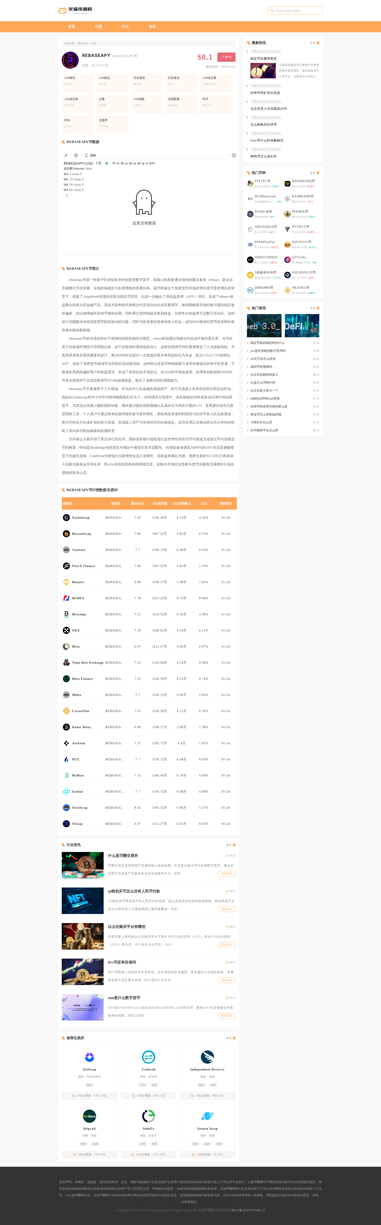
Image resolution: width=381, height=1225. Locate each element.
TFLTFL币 (263, 181)
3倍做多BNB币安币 (268, 272)
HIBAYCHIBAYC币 (268, 257)
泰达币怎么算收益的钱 (265, 414)
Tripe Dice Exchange (88, 662)
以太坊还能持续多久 (264, 374)
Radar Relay (81, 727)
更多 (229, 844)
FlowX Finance (83, 566)
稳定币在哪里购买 (263, 58)
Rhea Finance (82, 678)
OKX (76, 630)
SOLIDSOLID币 (304, 272)
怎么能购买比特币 (263, 124)
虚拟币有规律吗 (261, 366)
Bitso (76, 646)
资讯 (152, 26)
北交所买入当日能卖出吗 (268, 108)
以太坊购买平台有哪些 (127, 927)
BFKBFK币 (300, 211)
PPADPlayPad (265, 242)
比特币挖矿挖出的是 (265, 92)
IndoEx (149, 1128)
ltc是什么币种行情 (262, 382)
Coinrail (148, 1069)
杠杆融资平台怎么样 (264, 430)
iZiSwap (89, 1069)
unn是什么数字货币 (124, 998)
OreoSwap (80, 807)
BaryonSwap (81, 533)
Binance (78, 582)
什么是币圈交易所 (123, 856)
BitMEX (78, 598)
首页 (71, 26)
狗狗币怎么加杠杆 (263, 156)
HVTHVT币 (300, 226)
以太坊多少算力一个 (264, 390)
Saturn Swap (207, 1128)
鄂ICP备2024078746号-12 (248, 1210)
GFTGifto (299, 257)
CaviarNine (81, 711)
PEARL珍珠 (263, 211)
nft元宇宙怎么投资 (263, 358)
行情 (98, 26)
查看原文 (227, 873)
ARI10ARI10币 (266, 226)
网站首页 (83, 43)
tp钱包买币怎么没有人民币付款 (134, 891)
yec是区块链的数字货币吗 (268, 350)
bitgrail (89, 1128)
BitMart (78, 775)
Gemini (77, 791)
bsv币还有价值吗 (122, 962)
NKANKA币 (301, 287)
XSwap (77, 823)
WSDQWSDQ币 (303, 181)
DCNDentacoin (265, 196)
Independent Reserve (207, 1069)
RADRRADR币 (303, 196)
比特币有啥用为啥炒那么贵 (269, 406)
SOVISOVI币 (302, 242)
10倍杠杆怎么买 (261, 422)
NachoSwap (81, 517)
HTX (75, 759)
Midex (77, 695)
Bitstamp (79, 614)
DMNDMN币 (264, 287)
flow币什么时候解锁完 (267, 140)
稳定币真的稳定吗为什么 (267, 343)
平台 (125, 26)
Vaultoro (79, 550)
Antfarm (78, 743)
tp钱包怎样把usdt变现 (265, 398)
